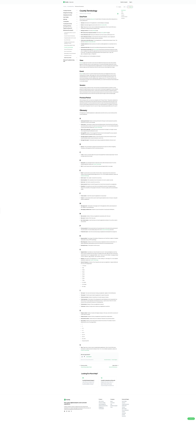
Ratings (94, 30)
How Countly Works (68, 51)
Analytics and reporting (103, 405)
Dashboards (124, 405)
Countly (64, 6)
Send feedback (89, 356)
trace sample (96, 49)
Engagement (101, 407)
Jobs (111, 404)
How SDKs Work (67, 39)
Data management (102, 404)
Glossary (123, 18)
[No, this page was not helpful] (84, 357)
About (111, 401)
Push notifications (125, 410)
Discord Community (107, 359)
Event (122, 13)
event (82, 73)
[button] (70, 10)
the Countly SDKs (103, 24)
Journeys (123, 402)
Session (122, 15)
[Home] (65, 2)
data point (93, 19)
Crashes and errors (125, 404)
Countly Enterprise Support (88, 380)
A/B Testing (124, 408)
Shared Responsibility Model (69, 45)
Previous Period (124, 16)
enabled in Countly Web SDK (90, 41)
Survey (102, 32)
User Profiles (124, 401)
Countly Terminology (68, 47)
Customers (112, 402)
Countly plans (101, 408)
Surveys (123, 407)
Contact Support (114, 359)
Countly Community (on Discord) (108, 380)
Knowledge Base (70, 6)
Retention (124, 416)
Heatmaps (124, 413)
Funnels (123, 414)
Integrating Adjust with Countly (70, 37)
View (122, 11)
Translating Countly (67, 55)
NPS (106, 32)
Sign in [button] (130, 2)
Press (111, 407)
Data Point (123, 10)
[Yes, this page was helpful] (82, 357)
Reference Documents (79, 6)
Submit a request (124, 2)
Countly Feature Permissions (69, 35)
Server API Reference (68, 49)
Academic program (113, 405)
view (81, 62)
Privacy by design (102, 402)
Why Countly (101, 401)
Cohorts (123, 411)
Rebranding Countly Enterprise (70, 53)
